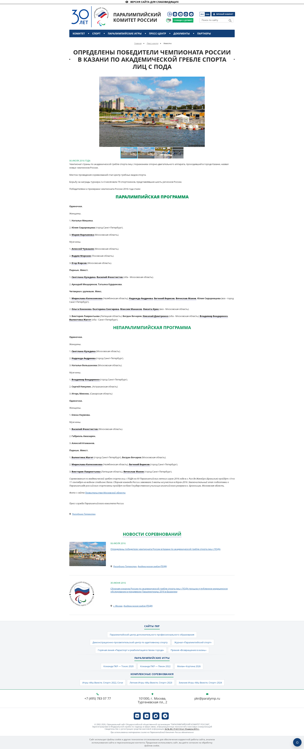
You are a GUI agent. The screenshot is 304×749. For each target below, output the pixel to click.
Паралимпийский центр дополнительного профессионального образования (152, 634)
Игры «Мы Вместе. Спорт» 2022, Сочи (102, 682)
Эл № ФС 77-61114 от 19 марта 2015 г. (182, 729)
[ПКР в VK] (175, 14)
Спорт (96, 33)
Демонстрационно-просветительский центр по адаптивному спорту (130, 642)
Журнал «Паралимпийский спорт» (192, 642)
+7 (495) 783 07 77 (97, 699)
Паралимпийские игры (125, 33)
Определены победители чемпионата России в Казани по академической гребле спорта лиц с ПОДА (165, 549)
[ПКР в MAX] (186, 14)
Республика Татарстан (84, 514)
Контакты (80, 41)
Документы (181, 33)
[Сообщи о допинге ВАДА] (168, 20)
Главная (138, 43)
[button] (201, 80)
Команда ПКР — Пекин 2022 (155, 666)
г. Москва (117, 605)
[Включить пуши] (297, 742)
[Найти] (230, 20)
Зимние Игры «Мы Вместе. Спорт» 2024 (200, 682)
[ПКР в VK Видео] (180, 14)
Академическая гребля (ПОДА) (152, 566)
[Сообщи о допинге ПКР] (183, 20)
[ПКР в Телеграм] (191, 14)
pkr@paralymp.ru (207, 699)
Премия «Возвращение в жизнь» (188, 650)
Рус (202, 14)
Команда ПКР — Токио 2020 (118, 666)
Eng (207, 14)
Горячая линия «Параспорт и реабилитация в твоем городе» (131, 650)
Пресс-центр (157, 33)
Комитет (79, 33)
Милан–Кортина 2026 (189, 666)
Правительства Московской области (105, 492)
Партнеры (204, 33)
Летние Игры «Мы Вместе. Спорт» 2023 (151, 682)
